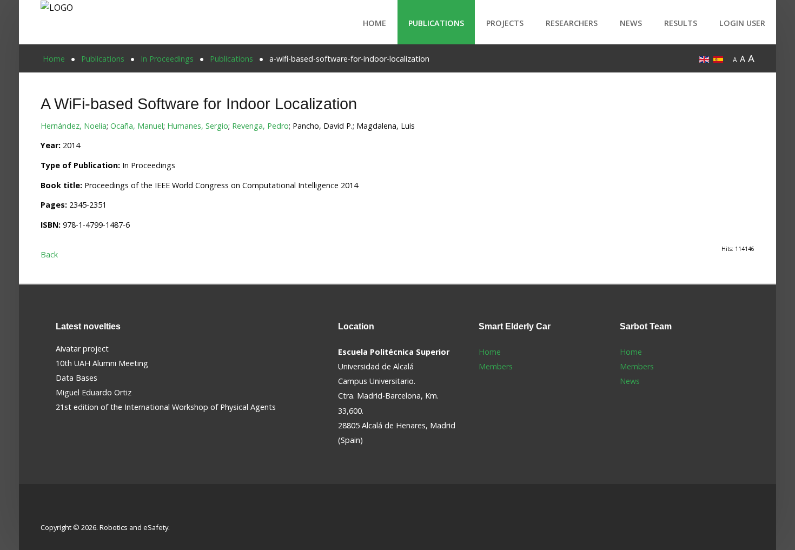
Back (49, 254)
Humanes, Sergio (197, 126)
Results (680, 23)
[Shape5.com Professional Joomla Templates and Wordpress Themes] (64, 510)
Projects (505, 23)
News (631, 23)
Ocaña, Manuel (136, 126)
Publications (436, 23)
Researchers (572, 23)
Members (496, 366)
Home (374, 23)
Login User (742, 23)
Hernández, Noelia (74, 126)
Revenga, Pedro (260, 126)
